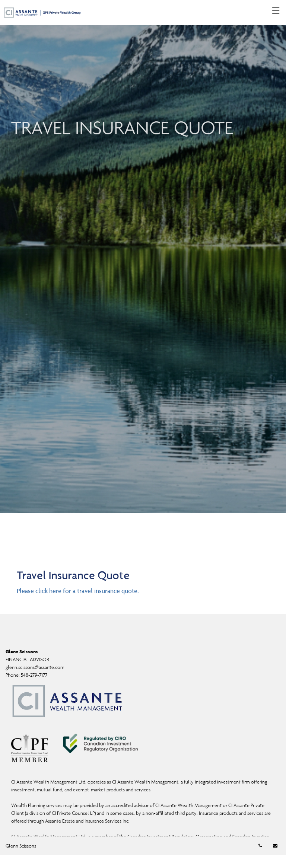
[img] (143, 256)
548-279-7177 (34, 675)
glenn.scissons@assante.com (35, 667)
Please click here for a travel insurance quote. (78, 591)
